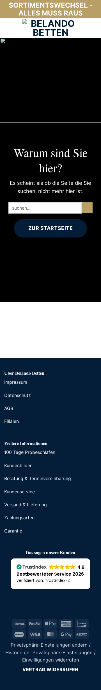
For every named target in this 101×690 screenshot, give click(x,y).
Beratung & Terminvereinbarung (37, 478)
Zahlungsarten (19, 517)
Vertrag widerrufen (50, 669)
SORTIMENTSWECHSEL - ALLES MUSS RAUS (51, 9)
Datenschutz (17, 395)
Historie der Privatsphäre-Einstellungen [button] (49, 652)
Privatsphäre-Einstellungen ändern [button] (49, 645)
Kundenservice (19, 491)
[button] (8, 28)
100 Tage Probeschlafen (29, 452)
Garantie (13, 531)
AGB (8, 408)
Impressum (15, 382)
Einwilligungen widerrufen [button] (50, 660)
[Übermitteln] (87, 207)
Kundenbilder (18, 465)
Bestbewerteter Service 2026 (50, 574)
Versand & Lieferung (25, 504)
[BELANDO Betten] (50, 28)
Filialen (11, 421)
